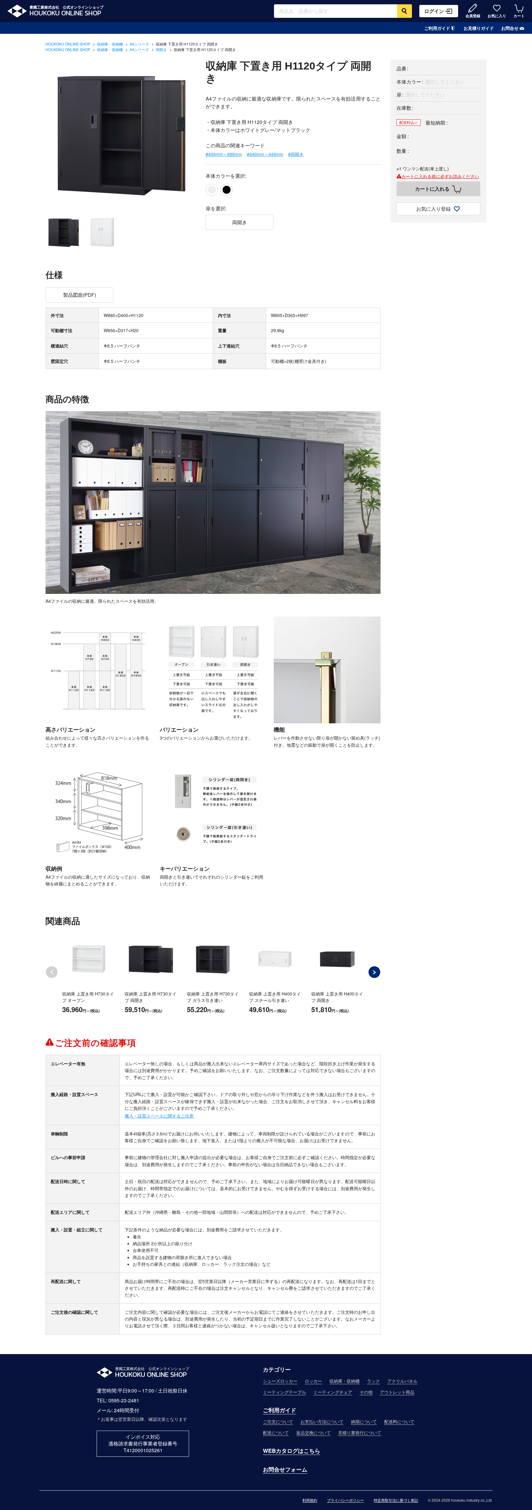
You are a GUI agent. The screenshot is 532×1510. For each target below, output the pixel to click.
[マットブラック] (226, 190)
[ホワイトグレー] (212, 190)
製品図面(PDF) (79, 294)
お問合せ (509, 28)
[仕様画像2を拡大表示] (213, 670)
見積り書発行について (359, 1432)
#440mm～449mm (265, 154)
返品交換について (313, 1432)
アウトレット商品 (397, 1392)
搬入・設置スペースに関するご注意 (159, 1116)
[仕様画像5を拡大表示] (213, 809)
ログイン (434, 10)
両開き (161, 49)
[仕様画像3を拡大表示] (327, 670)
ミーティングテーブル (284, 1392)
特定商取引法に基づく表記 (396, 1500)
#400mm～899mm (224, 154)
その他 (366, 1392)
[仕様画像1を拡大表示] (99, 670)
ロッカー (313, 1381)
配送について (276, 1432)
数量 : (403, 151)
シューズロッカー (280, 1381)
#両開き (296, 154)
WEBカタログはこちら (291, 1451)
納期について (364, 1421)
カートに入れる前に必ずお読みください (440, 176)
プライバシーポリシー (345, 1500)
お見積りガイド (479, 28)
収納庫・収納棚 (110, 43)
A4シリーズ (139, 43)
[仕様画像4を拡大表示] (99, 809)
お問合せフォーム (285, 1469)
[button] (374, 972)
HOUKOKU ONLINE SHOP (68, 43)
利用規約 (309, 1500)
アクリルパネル (402, 1381)
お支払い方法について (322, 1421)
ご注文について (278, 1421)
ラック (373, 1381)
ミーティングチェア (332, 1392)
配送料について (399, 1421)
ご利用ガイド (437, 28)
